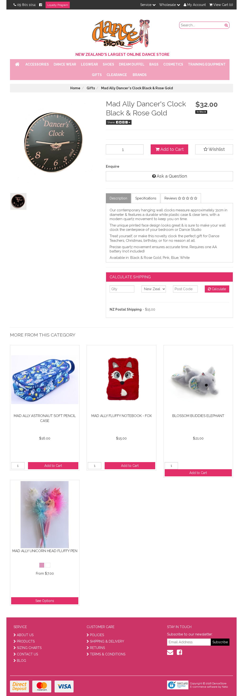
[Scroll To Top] (227, 682)
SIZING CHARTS (29, 648)
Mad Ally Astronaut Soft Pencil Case (45, 418)
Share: (111, 122)
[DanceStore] (121, 33)
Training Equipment (207, 64)
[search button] (226, 25)
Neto (225, 686)
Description (118, 198)
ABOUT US (25, 635)
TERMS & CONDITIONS (107, 654)
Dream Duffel (132, 64)
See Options (44, 601)
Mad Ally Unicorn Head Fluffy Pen (44, 551)
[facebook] (179, 652)
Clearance (117, 75)
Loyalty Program (57, 5)
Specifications (145, 198)
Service (146, 5)
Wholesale (168, 5)
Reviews (171, 198)
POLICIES (97, 635)
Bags (154, 64)
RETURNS (97, 648)
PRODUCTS (26, 641)
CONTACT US (27, 654)
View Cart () (222, 5)
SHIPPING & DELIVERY (107, 641)
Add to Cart (171, 149)
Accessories (37, 64)
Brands (140, 75)
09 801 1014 (26, 5)
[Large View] (18, 201)
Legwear (89, 64)
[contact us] (170, 652)
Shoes (108, 64)
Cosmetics (173, 64)
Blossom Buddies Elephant (198, 416)
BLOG (21, 661)
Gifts (97, 75)
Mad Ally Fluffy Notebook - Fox (121, 416)
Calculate (218, 289)
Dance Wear (65, 64)
